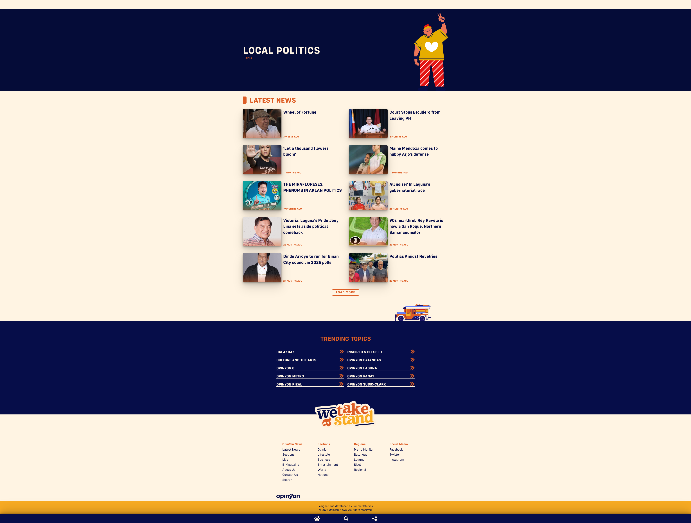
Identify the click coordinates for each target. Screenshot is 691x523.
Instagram (397, 459)
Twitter (395, 454)
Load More (345, 292)
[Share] (375, 519)
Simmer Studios (363, 506)
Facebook (396, 449)
